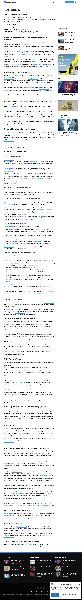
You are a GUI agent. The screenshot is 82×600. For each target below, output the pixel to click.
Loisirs (59, 2)
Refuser (64, 594)
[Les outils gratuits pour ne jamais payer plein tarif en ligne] (61, 48)
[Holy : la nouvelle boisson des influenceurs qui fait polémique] (68, 87)
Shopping (53, 2)
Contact (37, 591)
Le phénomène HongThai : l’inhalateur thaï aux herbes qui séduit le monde (68, 114)
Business (26, 2)
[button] (79, 584)
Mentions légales (69, 597)
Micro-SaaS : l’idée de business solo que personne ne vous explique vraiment (71, 34)
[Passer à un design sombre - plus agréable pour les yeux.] (75, 2)
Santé (37, 2)
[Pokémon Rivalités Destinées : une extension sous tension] (32, 574)
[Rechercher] (77, 2)
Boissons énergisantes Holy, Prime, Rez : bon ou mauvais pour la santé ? (69, 133)
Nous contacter (69, 2)
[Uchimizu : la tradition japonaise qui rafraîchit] (32, 568)
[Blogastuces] (10, 2)
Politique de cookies (62, 597)
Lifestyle (32, 2)
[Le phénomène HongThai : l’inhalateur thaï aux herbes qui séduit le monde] (68, 105)
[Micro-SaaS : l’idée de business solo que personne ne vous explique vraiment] (61, 34)
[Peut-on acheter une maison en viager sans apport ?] (32, 562)
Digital (20, 2)
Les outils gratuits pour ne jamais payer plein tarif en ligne (71, 48)
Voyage (42, 2)
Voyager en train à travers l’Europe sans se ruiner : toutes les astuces (71, 41)
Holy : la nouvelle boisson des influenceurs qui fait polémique (68, 95)
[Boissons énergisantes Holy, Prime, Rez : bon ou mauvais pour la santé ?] (68, 125)
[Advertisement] (68, 16)
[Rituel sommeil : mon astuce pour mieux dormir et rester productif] (58, 574)
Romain (62, 97)
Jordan (62, 135)
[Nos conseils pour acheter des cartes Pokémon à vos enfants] (58, 568)
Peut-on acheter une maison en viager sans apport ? (43, 561)
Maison (48, 2)
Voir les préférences (74, 594)
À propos (31, 591)
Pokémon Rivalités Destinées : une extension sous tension (44, 574)
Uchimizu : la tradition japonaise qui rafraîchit (44, 567)
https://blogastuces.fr (29, 19)
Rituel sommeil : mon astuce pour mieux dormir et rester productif (69, 574)
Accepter (55, 594)
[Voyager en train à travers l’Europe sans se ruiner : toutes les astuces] (61, 41)
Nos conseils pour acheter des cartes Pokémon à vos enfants (69, 567)
